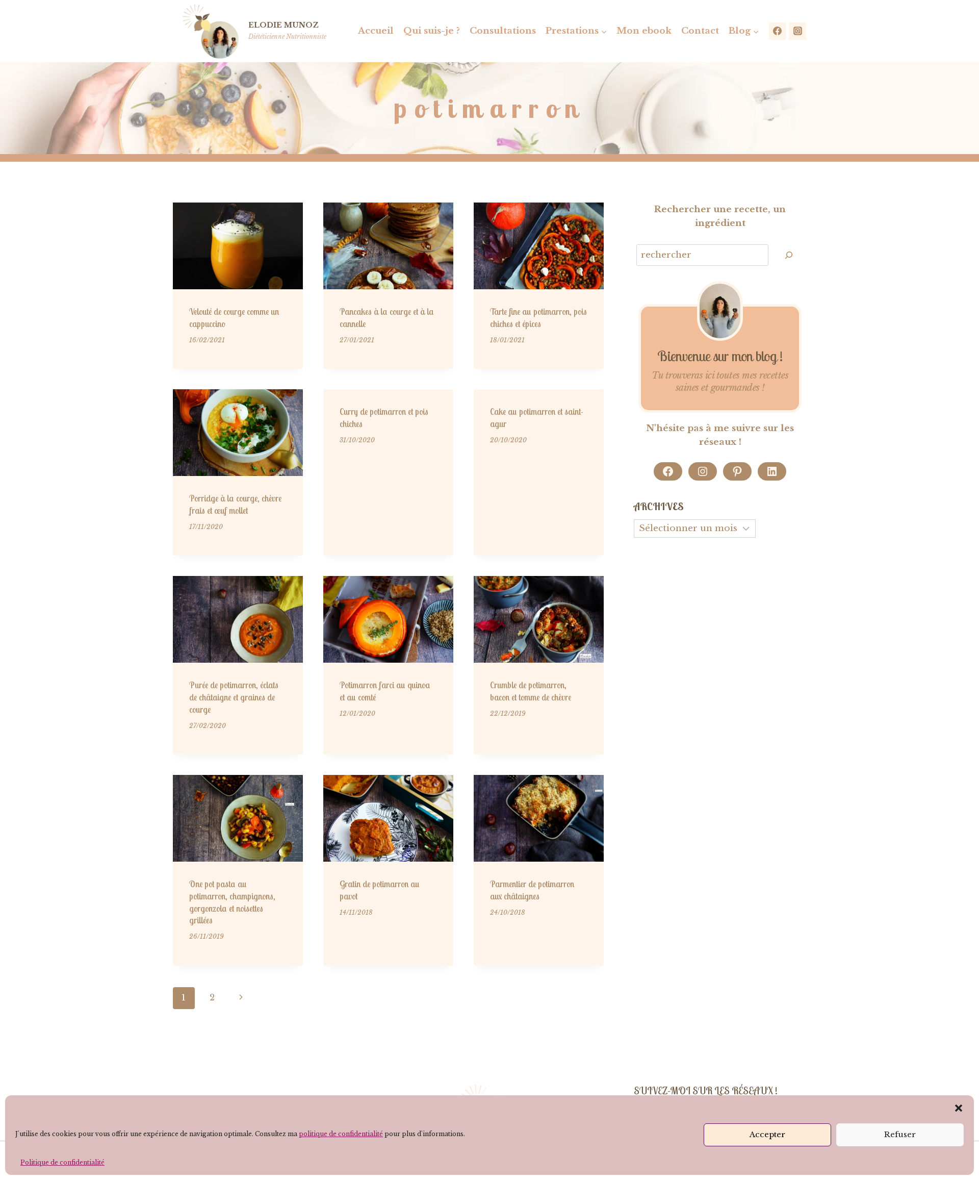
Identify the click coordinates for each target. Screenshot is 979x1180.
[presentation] (238, 246)
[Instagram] (797, 31)
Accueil (376, 31)
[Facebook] (777, 31)
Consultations (503, 31)
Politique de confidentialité (62, 1162)
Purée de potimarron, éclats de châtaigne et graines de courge (233, 697)
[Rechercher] (789, 255)
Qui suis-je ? (431, 31)
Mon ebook (644, 31)
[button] (959, 1108)
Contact (700, 31)
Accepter (767, 1134)
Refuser (900, 1134)
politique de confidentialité (341, 1134)
